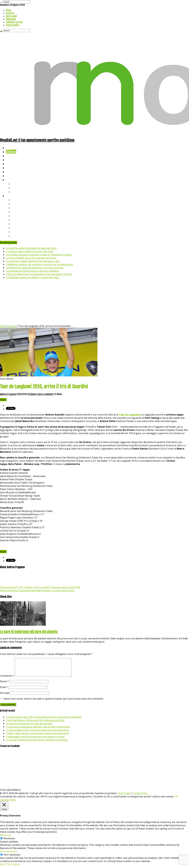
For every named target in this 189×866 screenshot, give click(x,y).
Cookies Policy (8, 799)
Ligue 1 (16, 220)
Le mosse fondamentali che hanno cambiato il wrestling (36, 739)
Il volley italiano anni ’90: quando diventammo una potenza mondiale (43, 717)
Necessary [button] (6, 835)
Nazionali (11, 160)
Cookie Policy (140, 793)
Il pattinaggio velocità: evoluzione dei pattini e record (35, 736)
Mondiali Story (15, 168)
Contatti (10, 13)
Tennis (16, 188)
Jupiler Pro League (23, 236)
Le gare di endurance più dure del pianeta (29, 631)
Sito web (4, 693)
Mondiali (11, 164)
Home (8, 10)
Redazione (11, 19)
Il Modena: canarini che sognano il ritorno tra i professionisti (39, 264)
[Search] (1, 2)
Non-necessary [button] (8, 851)
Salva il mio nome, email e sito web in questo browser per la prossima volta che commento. (54, 698)
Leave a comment (44, 394)
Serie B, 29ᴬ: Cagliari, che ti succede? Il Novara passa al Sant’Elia (40, 587)
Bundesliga (18, 216)
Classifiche (12, 196)
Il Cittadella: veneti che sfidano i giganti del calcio (32, 277)
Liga (14, 212)
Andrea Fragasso (8, 394)
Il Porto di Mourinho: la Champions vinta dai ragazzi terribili (39, 274)
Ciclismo (11, 152)
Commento (7, 675)
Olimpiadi (11, 172)
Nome (4, 681)
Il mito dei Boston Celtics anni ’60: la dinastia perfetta (35, 720)
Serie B (16, 204)
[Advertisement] (94, 302)
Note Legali (11, 16)
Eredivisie (18, 224)
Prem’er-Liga (20, 232)
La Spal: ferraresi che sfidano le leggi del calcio (31, 248)
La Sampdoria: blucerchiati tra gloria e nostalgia (32, 271)
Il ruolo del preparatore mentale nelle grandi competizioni (38, 726)
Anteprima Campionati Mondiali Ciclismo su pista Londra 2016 (37, 590)
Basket (16, 192)
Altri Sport (12, 156)
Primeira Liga (20, 228)
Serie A (16, 200)
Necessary (9, 838)
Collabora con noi (14, 22)
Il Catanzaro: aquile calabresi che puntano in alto (33, 261)
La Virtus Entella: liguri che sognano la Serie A (31, 258)
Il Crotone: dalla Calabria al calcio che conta (29, 251)
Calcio (9, 176)
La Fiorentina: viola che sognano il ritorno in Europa (34, 267)
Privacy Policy (12, 25)
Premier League (22, 208)
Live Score (12, 180)
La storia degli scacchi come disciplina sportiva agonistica (37, 730)
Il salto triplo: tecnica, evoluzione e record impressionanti (37, 733)
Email (4, 687)
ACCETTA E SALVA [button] (10, 864)
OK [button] (176, 796)
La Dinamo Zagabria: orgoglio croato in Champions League (39, 254)
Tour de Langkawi (130, 414)
